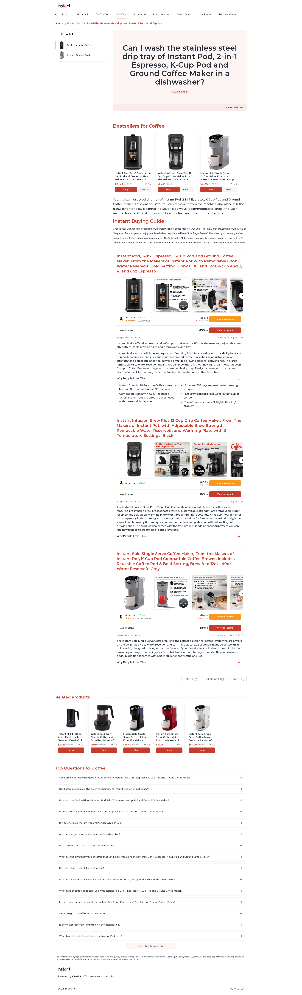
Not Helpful (211, 679)
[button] (241, 107)
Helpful (188, 679)
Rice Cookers (59, 14)
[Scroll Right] (242, 296)
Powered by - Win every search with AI (85, 976)
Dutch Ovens (184, 14)
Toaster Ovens (228, 14)
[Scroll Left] (56, 14)
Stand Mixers (161, 14)
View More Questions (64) (151, 946)
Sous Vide (139, 14)
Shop (126, 189)
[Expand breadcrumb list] (78, 23)
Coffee (121, 14)
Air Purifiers (102, 14)
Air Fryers (206, 14)
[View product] (133, 163)
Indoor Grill (82, 14)
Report (235, 679)
